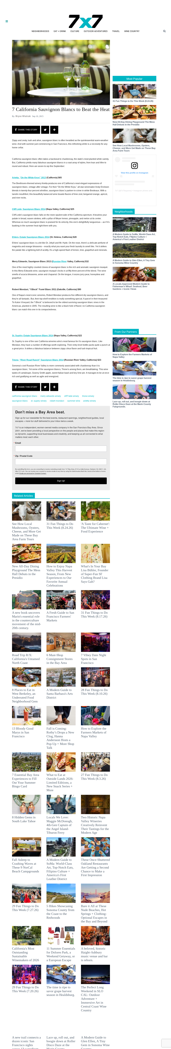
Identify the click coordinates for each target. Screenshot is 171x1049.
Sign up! (85, 551)
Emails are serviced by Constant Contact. (99, 543)
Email (50, 513)
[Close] (124, 491)
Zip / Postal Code (56, 526)
